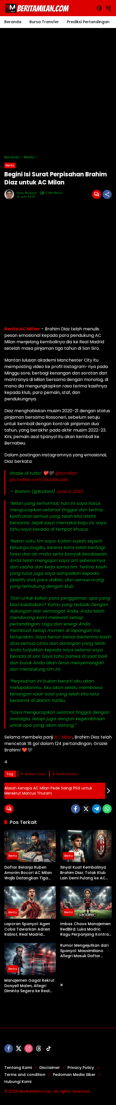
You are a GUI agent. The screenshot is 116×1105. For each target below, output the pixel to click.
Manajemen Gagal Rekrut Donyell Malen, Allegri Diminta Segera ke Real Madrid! (29, 986)
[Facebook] (75, 808)
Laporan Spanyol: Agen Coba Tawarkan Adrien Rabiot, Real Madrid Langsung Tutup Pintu (27, 929)
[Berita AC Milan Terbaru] (38, 8)
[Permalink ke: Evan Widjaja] (10, 194)
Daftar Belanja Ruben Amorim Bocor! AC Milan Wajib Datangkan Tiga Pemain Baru (28, 873)
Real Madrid (66, 774)
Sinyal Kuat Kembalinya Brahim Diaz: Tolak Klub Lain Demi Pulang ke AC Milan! (83, 873)
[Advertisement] (58, 91)
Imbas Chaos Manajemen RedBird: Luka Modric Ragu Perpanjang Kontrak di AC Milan (85, 929)
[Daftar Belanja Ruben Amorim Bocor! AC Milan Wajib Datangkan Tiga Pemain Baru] (30, 846)
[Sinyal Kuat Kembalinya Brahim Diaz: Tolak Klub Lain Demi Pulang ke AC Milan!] (86, 846)
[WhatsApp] (107, 808)
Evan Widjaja (27, 192)
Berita (10, 165)
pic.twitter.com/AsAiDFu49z (39, 480)
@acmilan (66, 473)
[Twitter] (86, 808)
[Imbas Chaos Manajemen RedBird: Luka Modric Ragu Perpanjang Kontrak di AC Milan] (86, 902)
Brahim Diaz (35, 774)
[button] (99, 8)
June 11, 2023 (69, 491)
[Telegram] (96, 808)
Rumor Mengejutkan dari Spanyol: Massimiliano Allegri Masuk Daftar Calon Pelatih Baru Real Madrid (84, 951)
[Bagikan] (107, 194)
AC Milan (63, 737)
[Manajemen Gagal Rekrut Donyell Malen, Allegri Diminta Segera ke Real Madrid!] (30, 959)
